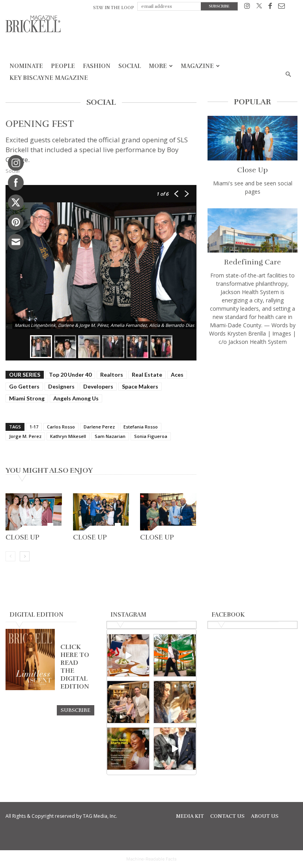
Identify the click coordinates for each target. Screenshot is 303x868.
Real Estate (147, 374)
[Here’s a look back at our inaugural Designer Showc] (175, 749)
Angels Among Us (76, 398)
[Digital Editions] (30, 688)
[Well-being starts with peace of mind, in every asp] (128, 749)
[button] (288, 74)
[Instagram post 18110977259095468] (128, 702)
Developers (98, 386)
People (63, 66)
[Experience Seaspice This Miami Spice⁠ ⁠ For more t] (128, 655)
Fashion (96, 66)
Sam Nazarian (110, 436)
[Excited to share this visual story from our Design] (175, 702)
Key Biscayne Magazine (48, 77)
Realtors (111, 374)
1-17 (34, 427)
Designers (61, 386)
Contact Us (227, 816)
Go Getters (24, 386)
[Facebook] (270, 7)
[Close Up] (34, 511)
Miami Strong (27, 398)
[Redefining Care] (252, 230)
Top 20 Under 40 (70, 374)
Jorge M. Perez (25, 436)
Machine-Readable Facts (151, 859)
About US (265, 816)
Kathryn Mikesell (68, 436)
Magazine (197, 66)
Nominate (26, 66)
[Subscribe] (75, 709)
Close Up (22, 537)
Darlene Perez (99, 427)
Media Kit (190, 816)
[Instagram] (247, 7)
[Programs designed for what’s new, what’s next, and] (175, 655)
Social (129, 66)
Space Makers (140, 386)
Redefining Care (252, 262)
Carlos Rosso (61, 427)
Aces (177, 374)
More (158, 66)
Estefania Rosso (140, 427)
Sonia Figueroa (150, 436)
